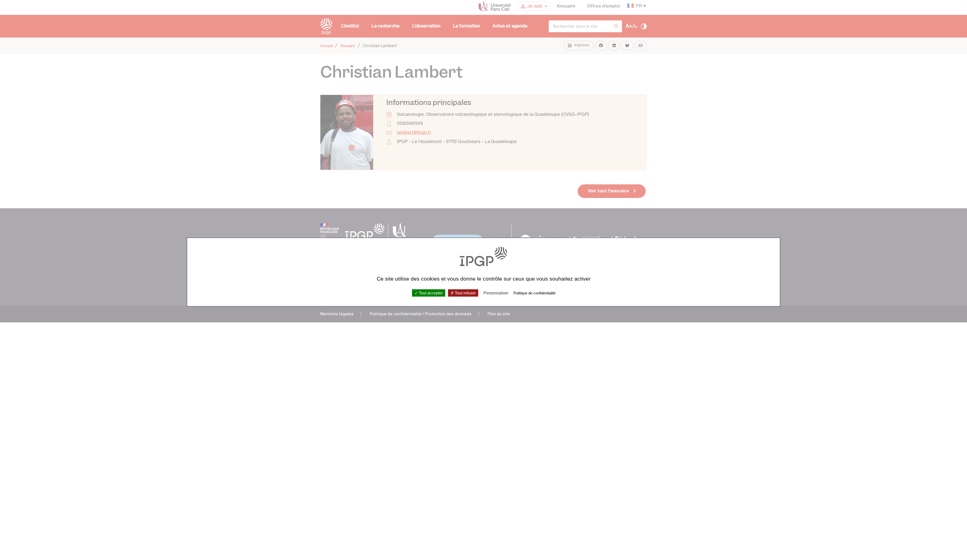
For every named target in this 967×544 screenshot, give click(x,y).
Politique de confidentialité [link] (534, 293)
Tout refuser (465, 293)
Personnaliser (496, 293)
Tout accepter (430, 293)
